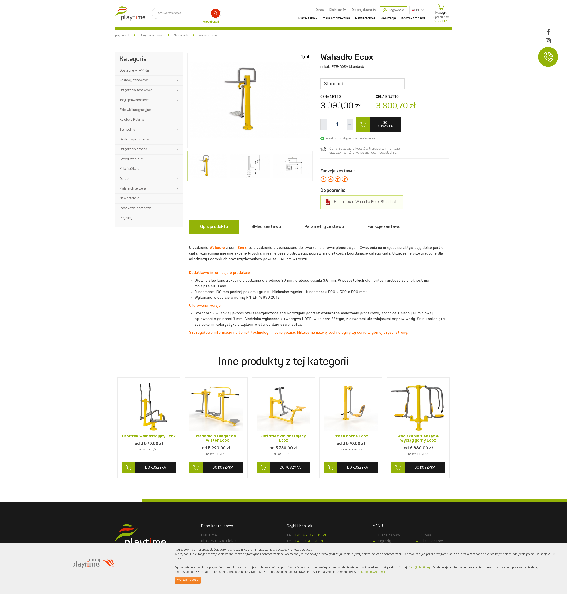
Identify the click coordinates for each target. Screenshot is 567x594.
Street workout (131, 159)
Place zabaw (307, 18)
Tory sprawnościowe (135, 100)
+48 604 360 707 (311, 541)
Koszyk (441, 17)
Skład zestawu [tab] (266, 227)
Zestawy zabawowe (134, 80)
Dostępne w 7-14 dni (135, 70)
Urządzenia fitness (151, 35)
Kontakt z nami (413, 18)
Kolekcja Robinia (132, 120)
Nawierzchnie (365, 18)
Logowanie (396, 10)
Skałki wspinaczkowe (135, 139)
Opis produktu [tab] (214, 227)
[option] (250, 101)
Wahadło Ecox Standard (365, 202)
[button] (177, 80)
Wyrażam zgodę (187, 580)
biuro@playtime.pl (420, 567)
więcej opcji (211, 21)
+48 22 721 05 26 (311, 535)
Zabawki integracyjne (135, 110)
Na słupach (181, 35)
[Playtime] (129, 13)
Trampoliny (127, 130)
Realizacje (388, 18)
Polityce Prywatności (371, 572)
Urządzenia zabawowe (136, 90)
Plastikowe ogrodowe (136, 208)
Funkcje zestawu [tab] (384, 227)
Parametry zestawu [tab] (324, 227)
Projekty (126, 218)
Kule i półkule (129, 169)
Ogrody (125, 179)
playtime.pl (122, 35)
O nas (320, 10)
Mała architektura (336, 18)
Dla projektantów (364, 10)
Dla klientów (337, 10)
